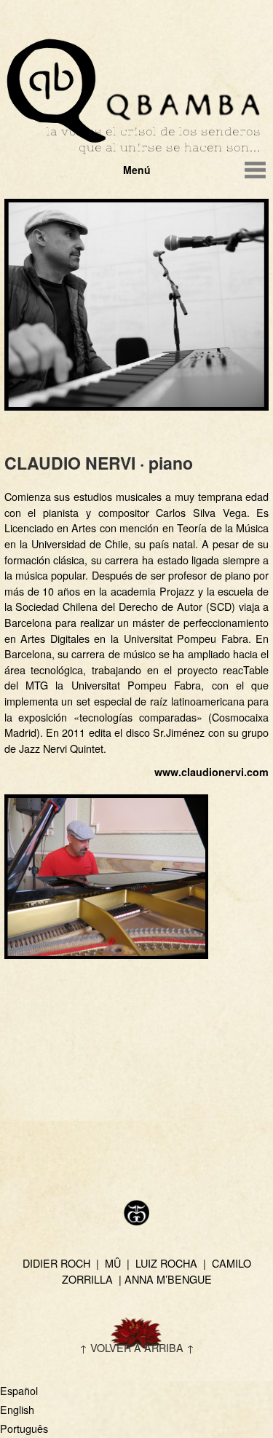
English (17, 1409)
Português (24, 1428)
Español (19, 1390)
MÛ (113, 1263)
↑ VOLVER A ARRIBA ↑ (136, 1347)
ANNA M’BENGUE (168, 1279)
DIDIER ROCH (56, 1263)
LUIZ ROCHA (166, 1263)
